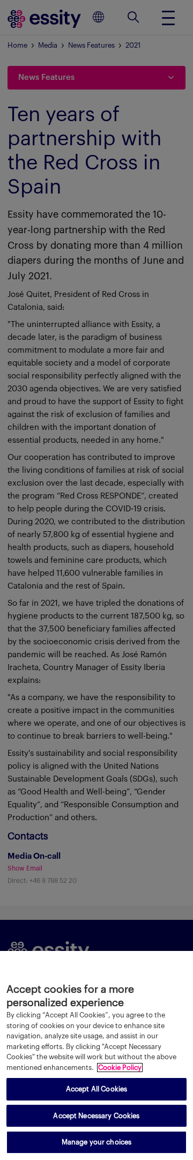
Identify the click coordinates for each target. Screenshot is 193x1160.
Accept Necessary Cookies (96, 1115)
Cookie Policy (120, 1067)
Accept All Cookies (96, 1088)
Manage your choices (96, 1142)
